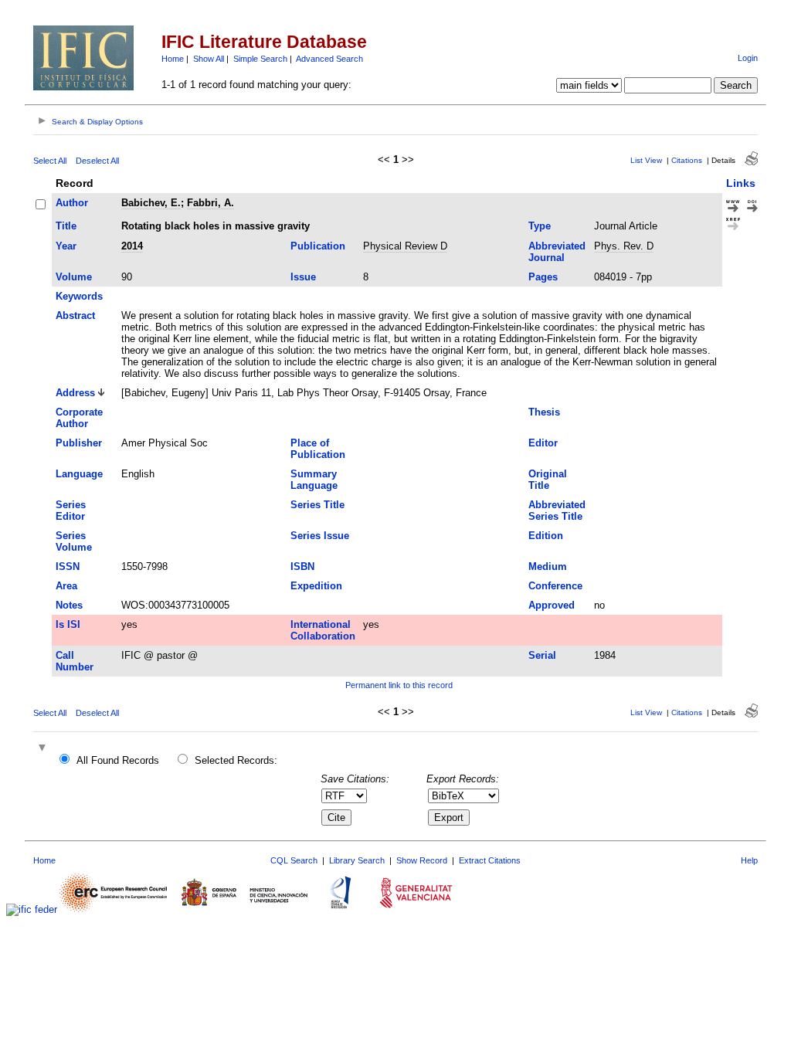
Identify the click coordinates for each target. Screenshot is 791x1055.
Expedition (316, 586)
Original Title (547, 479)
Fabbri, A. (210, 203)
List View (646, 160)
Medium (547, 566)
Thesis (544, 412)
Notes (69, 605)
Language (79, 474)
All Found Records (117, 760)
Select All (49, 160)
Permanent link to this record (399, 685)
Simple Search (260, 58)
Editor (543, 443)
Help (749, 860)
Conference (555, 586)
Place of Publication (317, 448)
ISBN (302, 566)
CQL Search (293, 860)
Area (66, 586)
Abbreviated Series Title (557, 510)
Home (172, 58)
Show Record (421, 860)
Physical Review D (405, 246)
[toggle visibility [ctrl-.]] (44, 749)
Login (748, 58)
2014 (132, 246)
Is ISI (68, 624)
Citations (686, 160)
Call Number (74, 661)
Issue (303, 277)
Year (66, 246)
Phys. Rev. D (624, 246)
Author (72, 203)
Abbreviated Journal (557, 251)
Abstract (75, 315)
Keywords (79, 296)
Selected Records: (236, 760)
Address (75, 393)
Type (539, 226)
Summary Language (314, 479)
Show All (208, 58)
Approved (551, 605)
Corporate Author (79, 417)
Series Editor (71, 510)
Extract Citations (490, 860)
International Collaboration (322, 630)
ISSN (68, 566)
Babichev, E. (151, 203)
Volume (74, 277)
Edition (545, 535)
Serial (542, 655)
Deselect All (97, 160)
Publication (317, 246)
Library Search (357, 860)
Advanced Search (329, 58)
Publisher (79, 443)
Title (66, 226)
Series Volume (74, 541)
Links (740, 183)
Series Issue (319, 535)
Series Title (317, 505)
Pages (543, 277)
